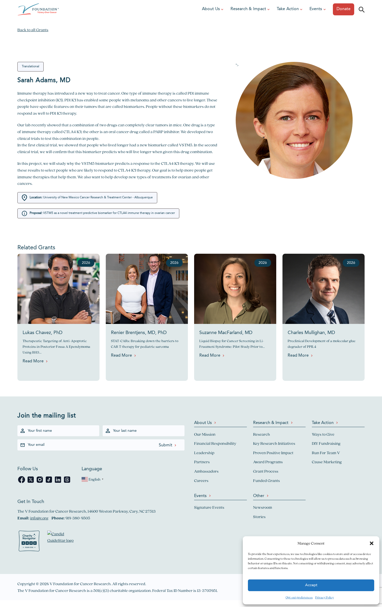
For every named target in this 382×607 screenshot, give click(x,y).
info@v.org (39, 518)
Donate (344, 9)
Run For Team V (326, 452)
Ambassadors (206, 471)
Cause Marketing (327, 462)
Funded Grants (266, 480)
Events (315, 9)
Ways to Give (323, 434)
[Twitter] (31, 482)
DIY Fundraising (326, 443)
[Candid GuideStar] (62, 542)
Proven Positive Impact (273, 452)
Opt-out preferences (299, 597)
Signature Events (209, 507)
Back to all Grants (32, 29)
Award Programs (268, 462)
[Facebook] (22, 482)
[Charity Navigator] (29, 542)
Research (261, 434)
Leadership (204, 452)
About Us (211, 9)
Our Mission (204, 434)
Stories (259, 516)
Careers (201, 480)
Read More (33, 361)
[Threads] (67, 482)
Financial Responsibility (215, 443)
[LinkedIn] (58, 482)
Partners (202, 462)
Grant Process (265, 471)
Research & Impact (248, 9)
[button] (371, 543)
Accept (311, 585)
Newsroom (262, 507)
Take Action (288, 9)
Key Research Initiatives (274, 443)
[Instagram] (40, 482)
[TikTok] (49, 482)
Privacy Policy (324, 597)
